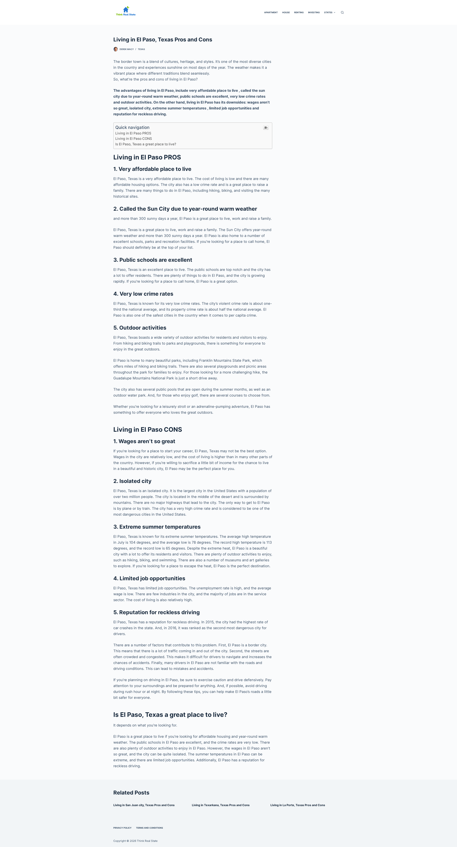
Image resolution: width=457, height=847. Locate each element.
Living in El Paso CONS (133, 139)
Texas (141, 49)
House (286, 12)
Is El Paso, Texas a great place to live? (145, 144)
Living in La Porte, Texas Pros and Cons (297, 805)
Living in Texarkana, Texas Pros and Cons (221, 805)
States (328, 12)
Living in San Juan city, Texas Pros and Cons (144, 805)
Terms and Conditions (149, 827)
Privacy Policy (122, 827)
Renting (299, 12)
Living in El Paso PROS (133, 133)
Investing (314, 12)
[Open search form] (342, 12)
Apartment (271, 12)
